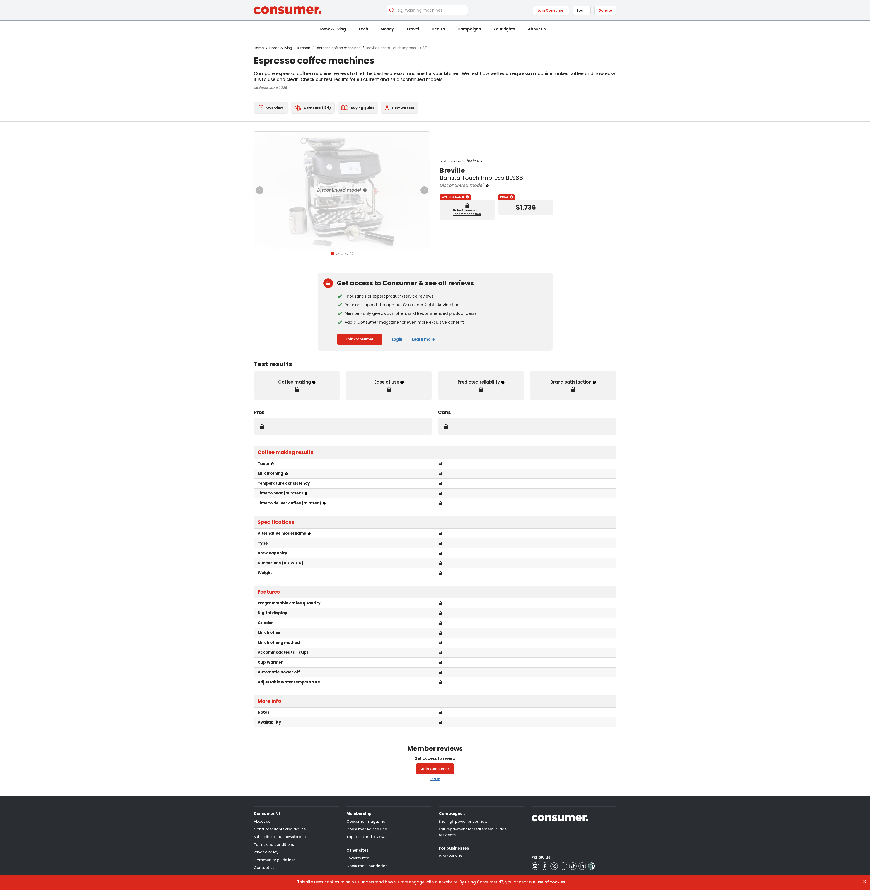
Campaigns (469, 29)
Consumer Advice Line (366, 829)
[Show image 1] (332, 253)
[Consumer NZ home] (287, 10)
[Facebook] (544, 866)
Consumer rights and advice (280, 829)
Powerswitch (357, 858)
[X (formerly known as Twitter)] (554, 866)
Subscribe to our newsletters (280, 836)
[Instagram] (563, 866)
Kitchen (303, 47)
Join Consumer (551, 10)
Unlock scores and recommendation (467, 212)
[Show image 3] (342, 253)
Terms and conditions (274, 844)
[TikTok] (573, 866)
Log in (435, 778)
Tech (363, 29)
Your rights (504, 29)
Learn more (423, 339)
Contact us (264, 867)
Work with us (450, 856)
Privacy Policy (266, 852)
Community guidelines (274, 860)
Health (438, 29)
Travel (412, 29)
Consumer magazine (365, 821)
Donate (605, 10)
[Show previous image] (259, 190)
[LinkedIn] (582, 866)
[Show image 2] (337, 253)
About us (537, 29)
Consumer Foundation (367, 865)
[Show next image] (424, 190)
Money (387, 29)
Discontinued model (339, 190)
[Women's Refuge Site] (591, 866)
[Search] (392, 10)
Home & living (332, 29)
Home (259, 47)
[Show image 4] (346, 253)
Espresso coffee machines (338, 47)
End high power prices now (463, 821)
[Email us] (535, 866)
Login (582, 10)
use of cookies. (551, 882)
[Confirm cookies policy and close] (864, 881)
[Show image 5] (351, 253)
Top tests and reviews (366, 836)
